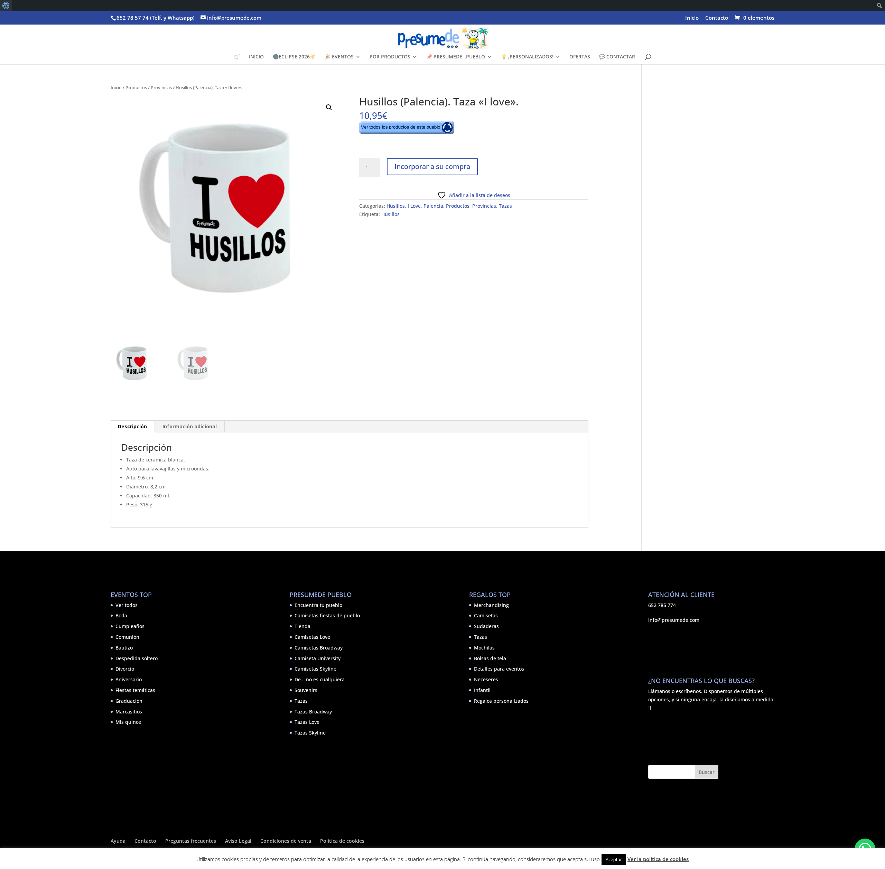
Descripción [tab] (132, 426)
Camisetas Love (312, 637)
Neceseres (486, 679)
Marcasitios (128, 711)
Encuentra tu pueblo (318, 605)
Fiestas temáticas (135, 690)
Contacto (716, 18)
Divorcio (124, 668)
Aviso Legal (238, 841)
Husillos (395, 206)
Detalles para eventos (499, 668)
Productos (136, 87)
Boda (121, 615)
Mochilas (484, 647)
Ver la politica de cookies (658, 859)
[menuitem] (6, 5)
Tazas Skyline (310, 732)
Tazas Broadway (313, 711)
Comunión (127, 637)
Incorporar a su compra (432, 166)
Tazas (505, 206)
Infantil (482, 690)
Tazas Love (307, 722)
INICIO (256, 57)
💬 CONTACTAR (617, 57)
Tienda (302, 626)
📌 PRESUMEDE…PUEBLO (455, 57)
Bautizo (124, 647)
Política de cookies (342, 841)
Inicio (692, 18)
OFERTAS (579, 57)
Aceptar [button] (614, 859)
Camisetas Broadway (319, 647)
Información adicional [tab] (189, 426)
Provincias (161, 87)
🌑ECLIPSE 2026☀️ (294, 57)
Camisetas (486, 615)
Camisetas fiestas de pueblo (327, 615)
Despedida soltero (136, 658)
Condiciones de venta (285, 841)
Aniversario (128, 679)
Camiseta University (318, 658)
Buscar (707, 772)
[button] (329, 107)
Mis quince (128, 722)
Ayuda (118, 841)
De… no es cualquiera (320, 679)
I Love (414, 206)
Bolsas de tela (490, 658)
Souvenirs (306, 690)
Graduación (128, 701)
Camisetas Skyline (315, 668)
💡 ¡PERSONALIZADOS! (527, 57)
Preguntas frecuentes (190, 841)
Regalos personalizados (501, 701)
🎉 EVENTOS (339, 57)
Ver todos (126, 605)
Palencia (433, 206)
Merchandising (491, 605)
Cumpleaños (130, 626)
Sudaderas (486, 626)
